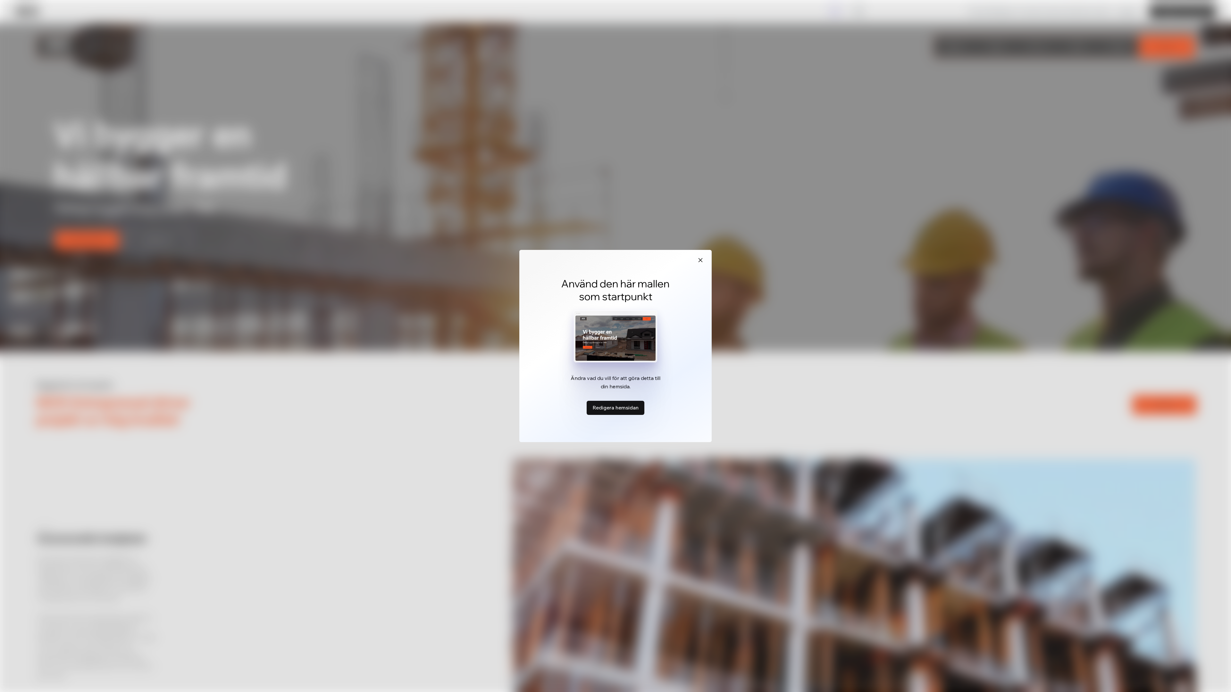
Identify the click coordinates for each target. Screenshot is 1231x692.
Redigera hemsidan (615, 407)
